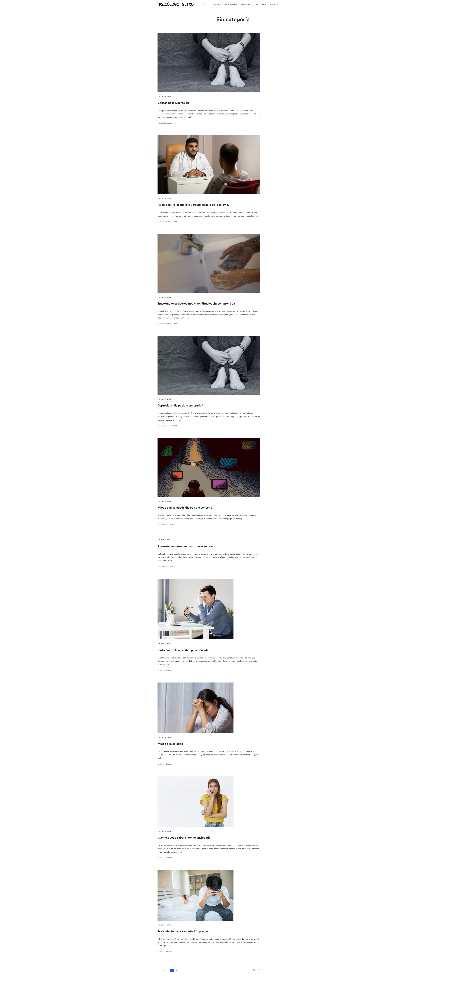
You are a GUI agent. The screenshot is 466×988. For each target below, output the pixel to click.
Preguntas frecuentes (249, 4)
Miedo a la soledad (170, 743)
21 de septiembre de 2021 (168, 222)
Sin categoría (164, 96)
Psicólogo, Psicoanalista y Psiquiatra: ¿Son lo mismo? (193, 204)
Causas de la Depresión (173, 102)
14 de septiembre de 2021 (168, 324)
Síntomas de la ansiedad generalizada (183, 650)
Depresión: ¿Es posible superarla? (180, 405)
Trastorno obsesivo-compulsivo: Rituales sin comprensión (196, 303)
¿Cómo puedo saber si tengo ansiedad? (184, 837)
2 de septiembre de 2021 (167, 426)
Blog (264, 4)
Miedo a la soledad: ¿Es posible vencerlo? (186, 507)
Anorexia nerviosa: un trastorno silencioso (186, 546)
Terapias (215, 4)
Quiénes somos (231, 4)
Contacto (274, 4)
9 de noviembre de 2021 (167, 123)
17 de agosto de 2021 (166, 524)
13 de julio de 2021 (165, 670)
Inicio (206, 4)
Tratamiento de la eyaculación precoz (183, 931)
